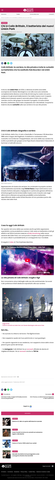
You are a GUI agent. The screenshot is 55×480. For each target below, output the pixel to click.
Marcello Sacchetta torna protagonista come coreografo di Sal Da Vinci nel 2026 (25, 455)
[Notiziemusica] (28, 10)
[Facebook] (2, 63)
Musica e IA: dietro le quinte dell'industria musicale (27, 421)
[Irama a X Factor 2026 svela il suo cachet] (7, 444)
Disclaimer (16, 471)
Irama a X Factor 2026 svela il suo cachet (24, 443)
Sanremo (3, 14)
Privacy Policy (24, 471)
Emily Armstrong (34, 233)
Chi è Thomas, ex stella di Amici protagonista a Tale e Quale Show (42, 397)
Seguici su (26, 406)
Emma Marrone (34, 14)
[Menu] (2, 10)
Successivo (48, 394)
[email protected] (26, 475)
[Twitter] (5, 63)
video (12, 242)
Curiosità (7, 17)
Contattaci (10, 471)
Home (2, 17)
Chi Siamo (3, 471)
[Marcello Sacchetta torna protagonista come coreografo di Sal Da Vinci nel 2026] (7, 455)
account (30, 349)
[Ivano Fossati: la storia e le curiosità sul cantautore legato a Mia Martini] (7, 433)
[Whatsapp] (8, 63)
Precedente (6, 394)
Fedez (18, 14)
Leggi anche (27, 413)
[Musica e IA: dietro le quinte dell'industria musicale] (7, 422)
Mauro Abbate (4, 32)
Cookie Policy (32, 471)
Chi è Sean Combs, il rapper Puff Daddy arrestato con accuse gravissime (14, 397)
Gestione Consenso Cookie (43, 471)
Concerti (51, 14)
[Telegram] (11, 63)
